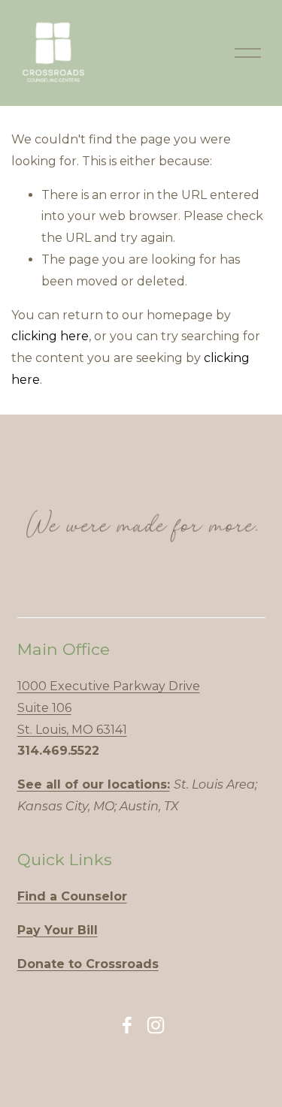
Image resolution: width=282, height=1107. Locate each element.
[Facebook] (127, 1025)
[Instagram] (156, 1025)
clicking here (50, 336)
